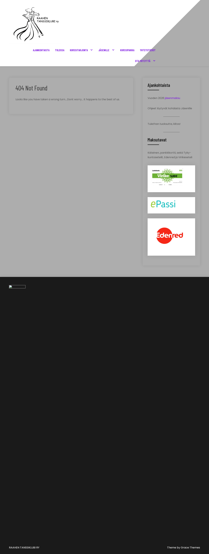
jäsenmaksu (172, 98)
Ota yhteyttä (142, 60)
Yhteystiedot (148, 50)
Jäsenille (103, 50)
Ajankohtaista (41, 50)
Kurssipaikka (127, 50)
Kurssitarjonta (79, 50)
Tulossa (59, 50)
